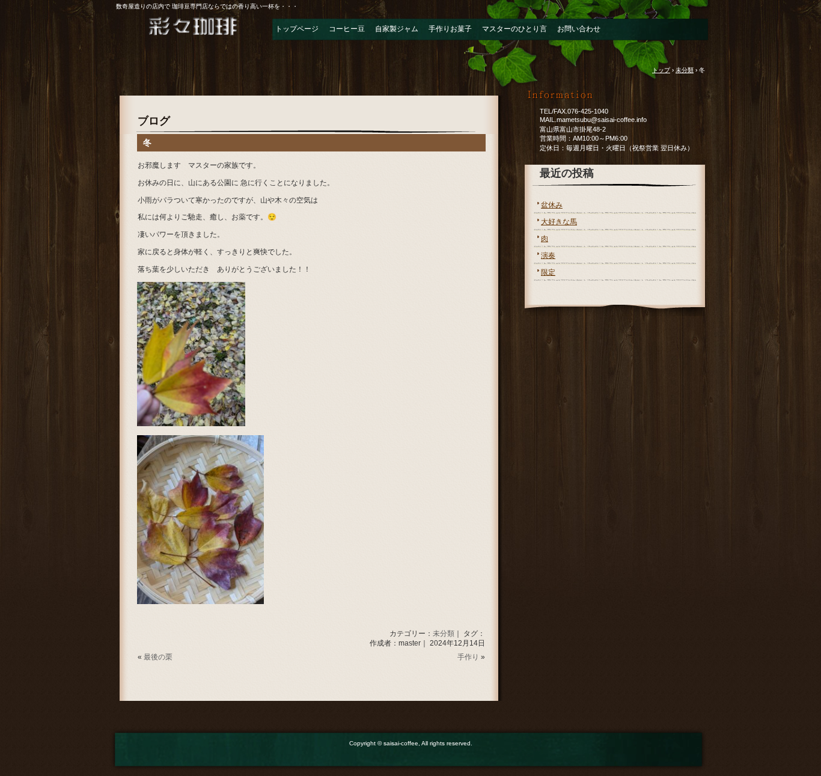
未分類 (443, 633)
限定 (548, 272)
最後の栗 (158, 657)
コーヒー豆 (347, 29)
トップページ (297, 29)
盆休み (552, 205)
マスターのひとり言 (514, 29)
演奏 (548, 255)
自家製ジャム (396, 29)
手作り (468, 657)
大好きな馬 (559, 222)
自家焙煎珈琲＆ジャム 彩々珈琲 (182, 32)
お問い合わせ (578, 29)
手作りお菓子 (450, 29)
